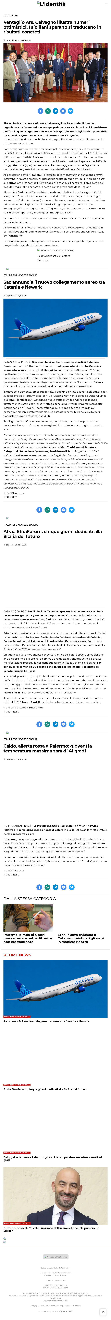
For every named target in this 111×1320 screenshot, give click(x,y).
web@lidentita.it (58, 1280)
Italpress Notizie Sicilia (20, 275)
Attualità (10, 15)
